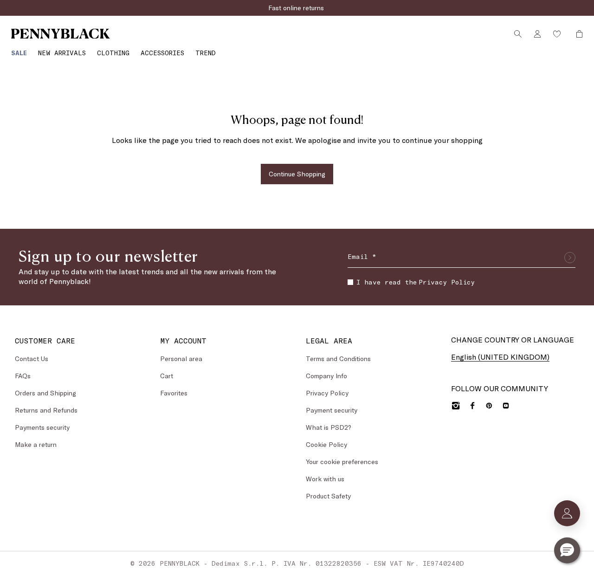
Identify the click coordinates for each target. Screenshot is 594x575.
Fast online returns (297, 8)
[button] (567, 550)
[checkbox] (350, 282)
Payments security (42, 427)
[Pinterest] (489, 405)
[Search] (518, 34)
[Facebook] (472, 405)
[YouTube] (505, 405)
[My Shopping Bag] (577, 34)
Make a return (36, 444)
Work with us (325, 479)
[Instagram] (455, 405)
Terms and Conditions (338, 358)
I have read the (415, 282)
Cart (166, 376)
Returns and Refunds (46, 410)
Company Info (326, 376)
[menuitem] (19, 53)
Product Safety (328, 496)
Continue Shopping (297, 174)
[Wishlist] (557, 34)
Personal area (181, 358)
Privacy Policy (447, 282)
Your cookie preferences (342, 461)
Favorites (173, 393)
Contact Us (31, 358)
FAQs (23, 376)
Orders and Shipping (45, 393)
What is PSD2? (328, 427)
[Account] (537, 34)
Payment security (331, 410)
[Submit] (569, 257)
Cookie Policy (326, 444)
